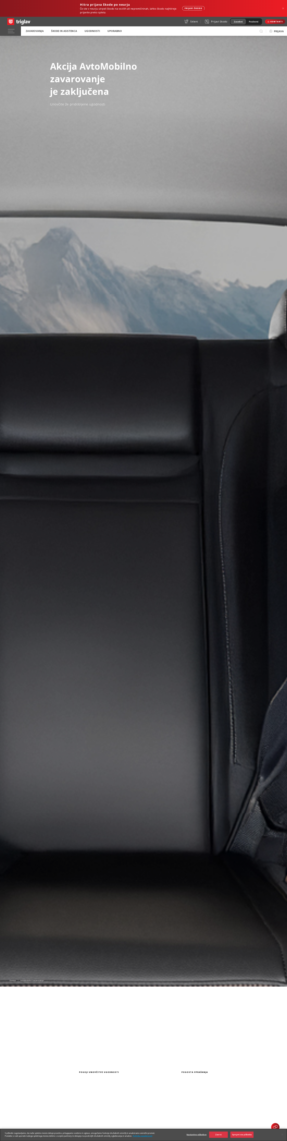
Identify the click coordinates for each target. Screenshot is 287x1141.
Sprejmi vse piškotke (242, 1134)
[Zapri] (282, 1134)
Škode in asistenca (64, 31)
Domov (13, 980)
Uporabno (114, 31)
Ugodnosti (92, 31)
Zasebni (238, 21)
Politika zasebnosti (142, 1136)
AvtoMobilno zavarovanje (32, 980)
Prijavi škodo (193, 8)
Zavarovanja (35, 31)
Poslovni (253, 21)
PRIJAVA (279, 31)
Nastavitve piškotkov (197, 1134)
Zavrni (218, 1134)
